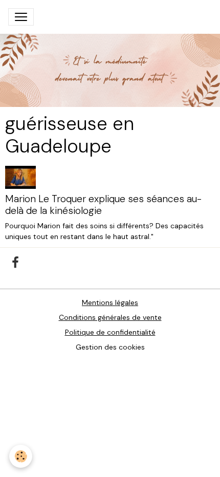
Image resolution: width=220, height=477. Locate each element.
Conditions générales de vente (110, 317)
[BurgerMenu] (21, 17)
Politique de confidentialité (110, 332)
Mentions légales (110, 302)
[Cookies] (20, 456)
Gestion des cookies (110, 347)
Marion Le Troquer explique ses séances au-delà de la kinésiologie (103, 204)
